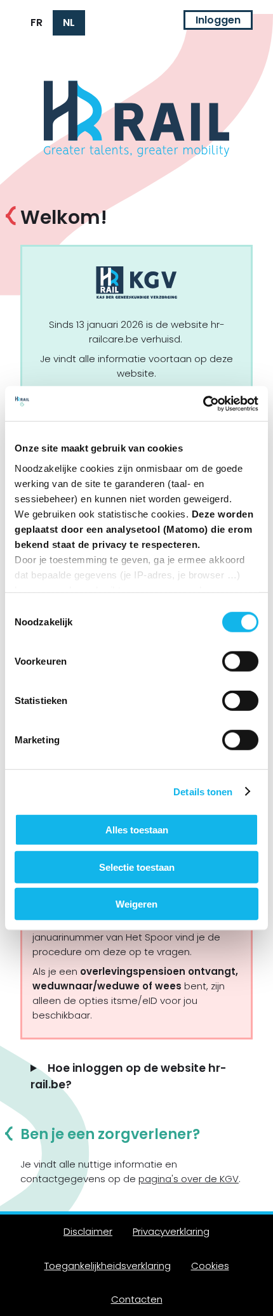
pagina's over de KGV (188, 1178)
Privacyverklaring (171, 1231)
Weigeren (136, 904)
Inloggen (218, 20)
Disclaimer (87, 1231)
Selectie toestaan (137, 866)
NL (69, 22)
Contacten (137, 1299)
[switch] (240, 661)
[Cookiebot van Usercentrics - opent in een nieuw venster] (202, 403)
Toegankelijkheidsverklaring (107, 1265)
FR (36, 22)
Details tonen (202, 791)
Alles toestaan (136, 829)
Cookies (210, 1265)
